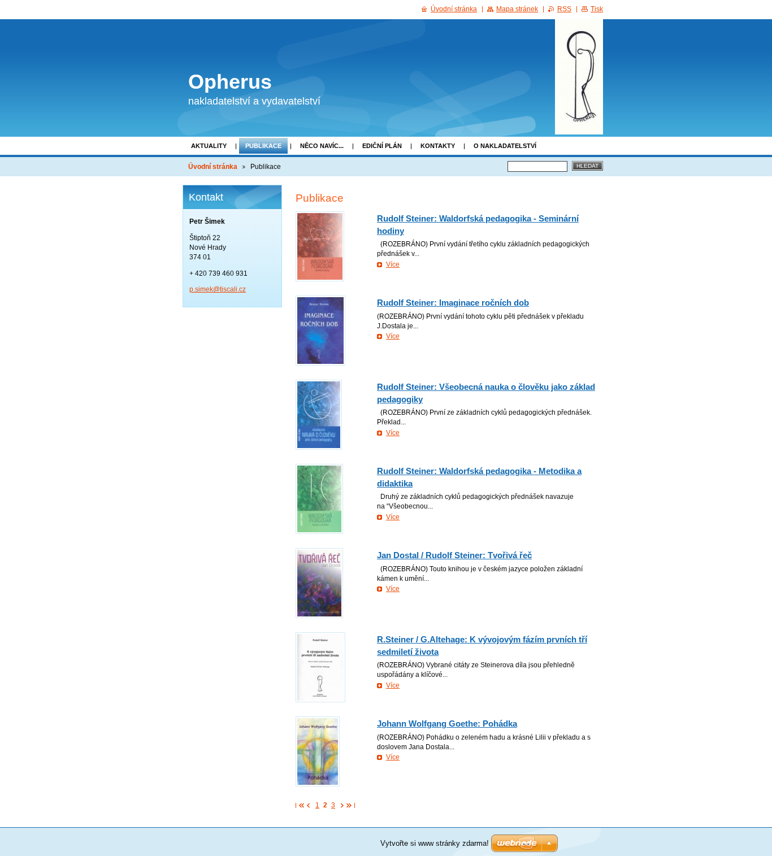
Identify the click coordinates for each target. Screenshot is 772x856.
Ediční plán (382, 145)
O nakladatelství (505, 145)
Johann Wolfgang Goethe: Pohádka (447, 723)
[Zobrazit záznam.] (320, 246)
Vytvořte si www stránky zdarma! (434, 843)
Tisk (597, 9)
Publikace (263, 145)
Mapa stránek (517, 9)
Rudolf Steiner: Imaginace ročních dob (453, 302)
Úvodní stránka (212, 167)
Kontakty (437, 145)
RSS (564, 9)
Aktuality (209, 145)
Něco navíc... (322, 145)
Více (393, 264)
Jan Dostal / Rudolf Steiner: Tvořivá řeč (454, 555)
